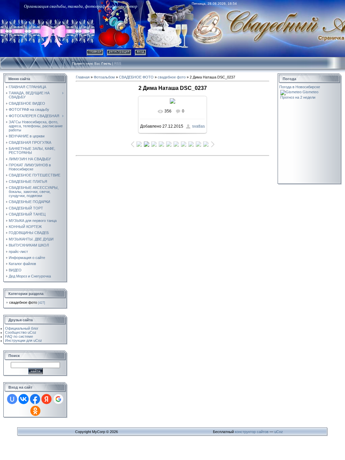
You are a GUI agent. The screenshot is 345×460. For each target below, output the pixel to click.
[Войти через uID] (12, 399)
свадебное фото (23, 302)
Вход (140, 51)
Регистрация (119, 51)
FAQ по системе (19, 336)
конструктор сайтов (252, 432)
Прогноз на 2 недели (297, 97)
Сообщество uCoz (20, 332)
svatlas (198, 126)
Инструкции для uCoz (23, 340)
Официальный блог (21, 328)
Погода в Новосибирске (299, 87)
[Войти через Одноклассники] (35, 411)
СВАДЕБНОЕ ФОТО (136, 77)
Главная (95, 51)
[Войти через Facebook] (35, 399)
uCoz (278, 432)
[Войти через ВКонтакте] (24, 399)
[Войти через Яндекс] (46, 399)
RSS (117, 63)
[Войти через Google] (58, 399)
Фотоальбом (104, 77)
